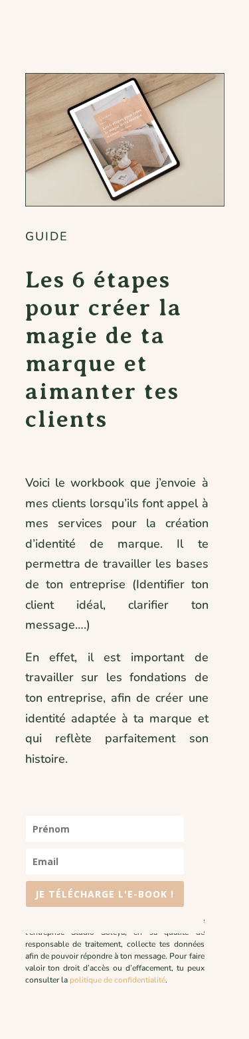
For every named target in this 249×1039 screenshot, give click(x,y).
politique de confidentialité (117, 980)
